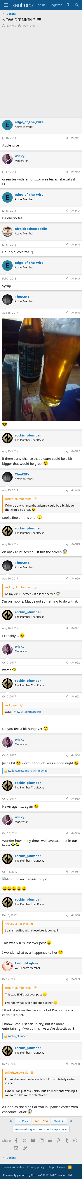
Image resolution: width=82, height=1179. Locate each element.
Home (61, 1167)
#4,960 (75, 1064)
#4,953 (75, 696)
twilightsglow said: (17, 1073)
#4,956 (75, 833)
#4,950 (75, 578)
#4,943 (75, 210)
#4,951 (75, 628)
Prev (24, 1121)
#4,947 (75, 451)
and (28, 771)
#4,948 (75, 490)
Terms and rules (13, 1167)
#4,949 (75, 544)
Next (57, 1121)
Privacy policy (36, 1167)
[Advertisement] (41, 74)
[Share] (67, 138)
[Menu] (6, 5)
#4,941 (75, 138)
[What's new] (68, 5)
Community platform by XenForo (37, 1175)
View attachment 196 (27, 712)
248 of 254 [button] (41, 1121)
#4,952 (75, 662)
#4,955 (75, 798)
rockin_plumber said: (18, 499)
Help (51, 1167)
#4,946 (75, 313)
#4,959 (75, 979)
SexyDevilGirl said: (16, 924)
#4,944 (75, 244)
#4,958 (75, 915)
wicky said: (12, 705)
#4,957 (75, 872)
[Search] (77, 5)
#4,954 (75, 755)
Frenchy (11, 26)
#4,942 (75, 172)
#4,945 (75, 278)
